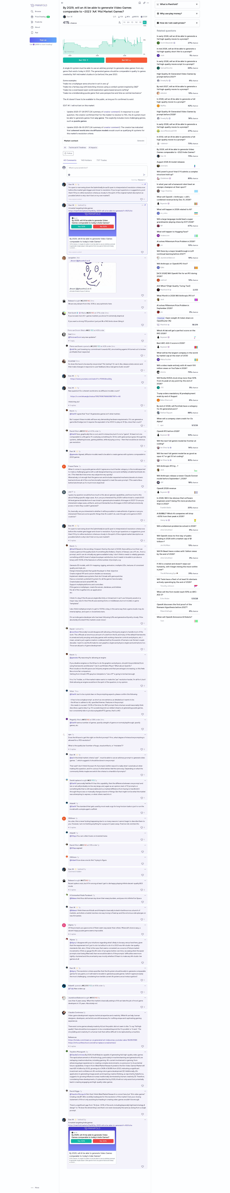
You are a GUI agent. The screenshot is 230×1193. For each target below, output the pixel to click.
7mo (76, 691)
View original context (75, 199)
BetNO (125, 60)
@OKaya (73, 836)
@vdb (72, 349)
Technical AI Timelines (77, 148)
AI (65, 148)
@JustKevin (74, 632)
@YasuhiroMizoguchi (78, 1094)
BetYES (82, 60)
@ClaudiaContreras (77, 1055)
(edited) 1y (79, 629)
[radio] (124, 22)
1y (78, 184)
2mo (92, 301)
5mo (78, 361)
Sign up (43, 40)
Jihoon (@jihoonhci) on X (80, 261)
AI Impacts (93, 148)
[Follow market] (139, 3)
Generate (140, 141)
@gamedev (74, 454)
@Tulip (71, 989)
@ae (71, 758)
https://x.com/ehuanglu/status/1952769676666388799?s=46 (95, 396)
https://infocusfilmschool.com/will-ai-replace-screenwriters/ (92, 1043)
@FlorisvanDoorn (75, 337)
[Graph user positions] (119, 22)
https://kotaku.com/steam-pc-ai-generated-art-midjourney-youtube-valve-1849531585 (102, 1040)
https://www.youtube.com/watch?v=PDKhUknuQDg (91, 379)
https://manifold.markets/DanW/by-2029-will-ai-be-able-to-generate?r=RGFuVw (100, 211)
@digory (73, 943)
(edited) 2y (82, 205)
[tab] (70, 160)
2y (84, 1012)
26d (78, 258)
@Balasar (73, 898)
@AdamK (73, 860)
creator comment (111, 112)
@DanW (73, 414)
